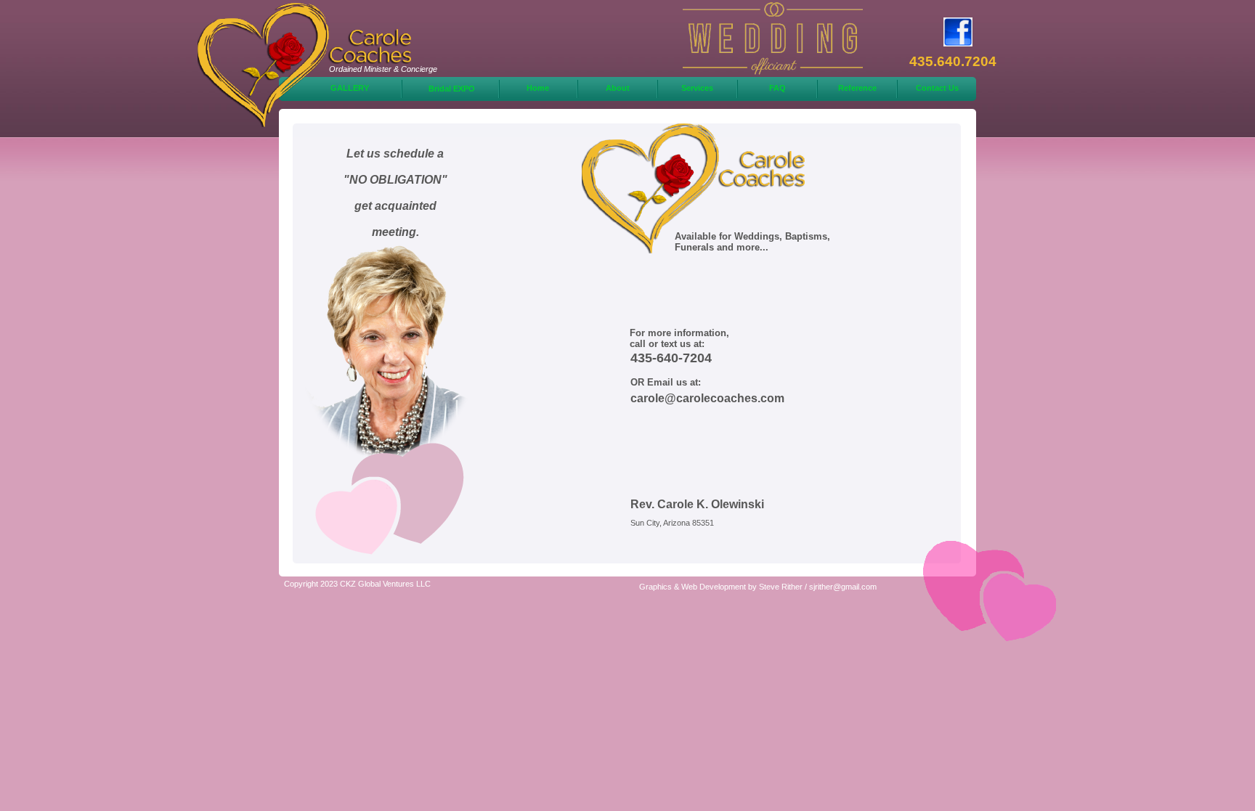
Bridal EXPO (452, 88)
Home (538, 87)
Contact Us (937, 87)
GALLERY (349, 87)
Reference (857, 87)
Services (697, 87)
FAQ (777, 87)
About (618, 87)
